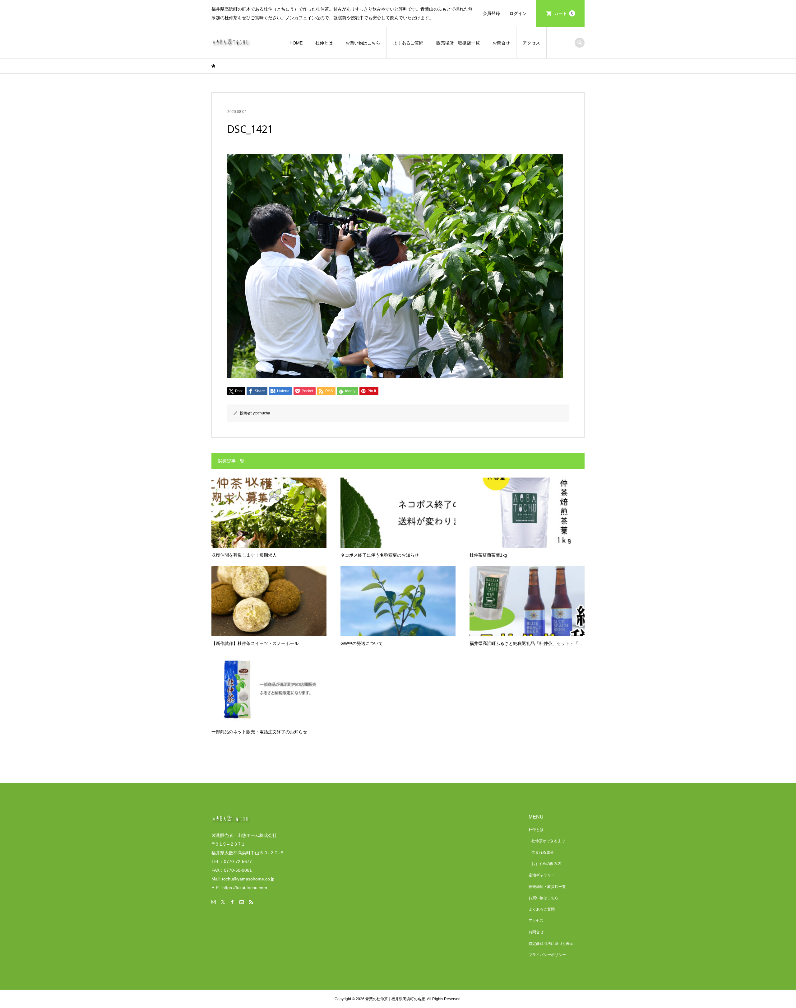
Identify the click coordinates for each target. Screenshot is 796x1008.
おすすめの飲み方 (546, 863)
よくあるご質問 (408, 42)
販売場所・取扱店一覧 (458, 42)
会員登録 (491, 13)
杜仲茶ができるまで (548, 841)
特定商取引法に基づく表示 (551, 943)
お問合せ (501, 42)
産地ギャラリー (542, 875)
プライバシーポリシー (547, 955)
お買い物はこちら (362, 42)
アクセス (531, 42)
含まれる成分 (542, 852)
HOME (296, 42)
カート (563, 13)
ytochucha (261, 413)
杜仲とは (324, 42)
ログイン (518, 13)
